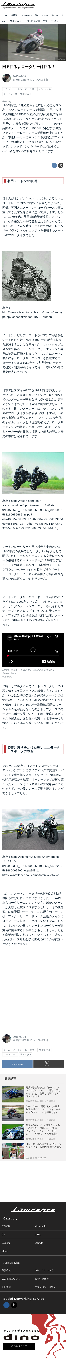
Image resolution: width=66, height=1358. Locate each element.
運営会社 (6, 1270)
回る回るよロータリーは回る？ (28, 67)
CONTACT (19, 1346)
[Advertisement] (25, 970)
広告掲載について (11, 1278)
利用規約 (6, 1287)
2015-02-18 (19, 76)
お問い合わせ (42, 1278)
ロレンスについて (44, 1270)
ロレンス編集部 (39, 79)
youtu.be (60, 59)
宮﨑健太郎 (19, 79)
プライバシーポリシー (46, 1287)
